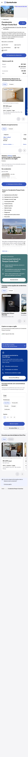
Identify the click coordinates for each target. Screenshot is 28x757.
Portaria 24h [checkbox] (15, 402)
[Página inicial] (10, 2)
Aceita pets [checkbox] (7, 409)
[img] (12, 95)
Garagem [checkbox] (13, 406)
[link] (14, 424)
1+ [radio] (4, 417)
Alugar (4, 84)
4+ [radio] (14, 417)
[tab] (5, 395)
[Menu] (2, 2)
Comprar (11, 84)
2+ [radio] (7, 417)
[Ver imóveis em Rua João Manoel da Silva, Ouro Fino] (20, 6)
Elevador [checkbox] (6, 406)
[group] (12, 101)
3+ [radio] (11, 417)
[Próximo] (23, 119)
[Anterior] (18, 119)
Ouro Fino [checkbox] (6, 402)
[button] (12, 101)
